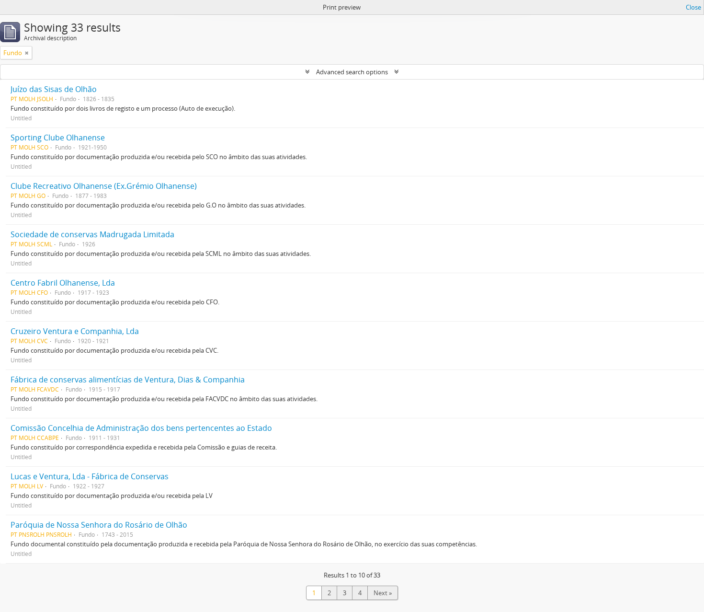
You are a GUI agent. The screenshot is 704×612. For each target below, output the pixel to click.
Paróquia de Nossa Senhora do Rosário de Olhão (99, 525)
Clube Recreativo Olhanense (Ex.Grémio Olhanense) (104, 186)
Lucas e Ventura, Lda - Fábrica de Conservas (90, 476)
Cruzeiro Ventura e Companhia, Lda (75, 331)
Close (693, 7)
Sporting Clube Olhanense (58, 137)
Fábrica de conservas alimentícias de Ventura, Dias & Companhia (128, 379)
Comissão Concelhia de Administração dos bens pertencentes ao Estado (141, 428)
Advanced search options (352, 72)
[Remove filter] (27, 53)
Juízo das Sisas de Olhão (54, 89)
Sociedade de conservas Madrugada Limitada (92, 234)
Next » (383, 593)
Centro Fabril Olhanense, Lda (63, 282)
